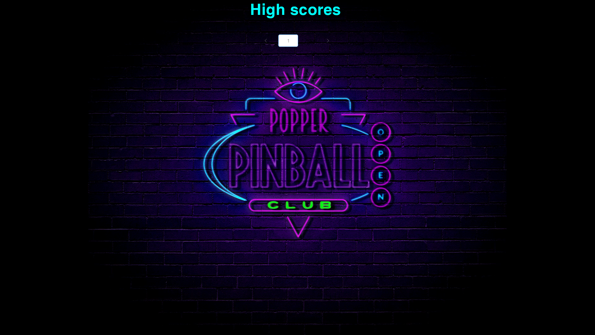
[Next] (328, 40)
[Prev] (266, 40)
